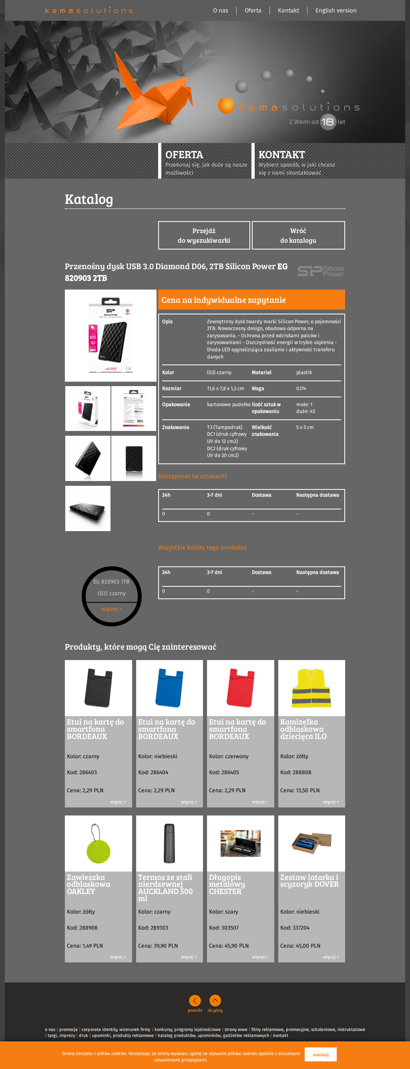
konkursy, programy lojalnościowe (188, 1029)
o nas (50, 1029)
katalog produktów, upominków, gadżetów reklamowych (213, 1035)
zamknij (321, 1054)
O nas (220, 11)
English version (336, 11)
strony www (236, 1029)
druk (83, 1035)
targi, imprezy (61, 1035)
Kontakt (288, 11)
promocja (68, 1029)
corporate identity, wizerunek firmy (116, 1029)
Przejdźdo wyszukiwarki (204, 235)
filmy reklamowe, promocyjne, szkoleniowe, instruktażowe (308, 1029)
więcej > (111, 609)
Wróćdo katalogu (298, 235)
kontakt (280, 1035)
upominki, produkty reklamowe (123, 1035)
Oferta (253, 11)
